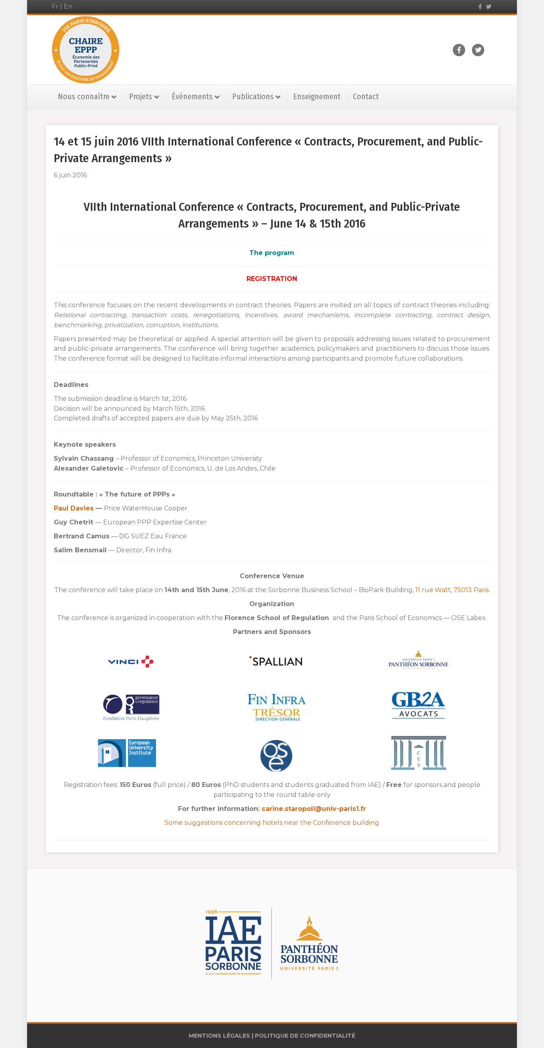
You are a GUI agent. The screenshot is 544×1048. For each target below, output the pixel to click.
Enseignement (316, 96)
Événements (192, 96)
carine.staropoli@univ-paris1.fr (314, 808)
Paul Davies (75, 508)
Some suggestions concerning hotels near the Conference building (271, 822)
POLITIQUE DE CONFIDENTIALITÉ (305, 1035)
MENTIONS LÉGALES (219, 1035)
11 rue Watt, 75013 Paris (452, 590)
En (68, 6)
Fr (55, 6)
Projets (140, 96)
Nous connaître (84, 96)
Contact (366, 96)
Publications (253, 96)
